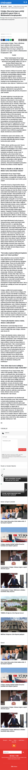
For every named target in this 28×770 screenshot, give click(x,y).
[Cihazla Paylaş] (13, 40)
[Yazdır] (19, 40)
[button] (21, 40)
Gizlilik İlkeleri (21, 740)
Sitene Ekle (14, 742)
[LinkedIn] (8, 40)
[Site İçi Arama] (24, 2)
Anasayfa (4, 6)
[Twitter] (4, 40)
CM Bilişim (15, 766)
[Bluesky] (6, 40)
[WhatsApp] (10, 40)
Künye (10, 740)
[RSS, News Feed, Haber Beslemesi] (14, 745)
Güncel (10, 6)
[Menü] (26, 2)
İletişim (15, 740)
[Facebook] (2, 40)
